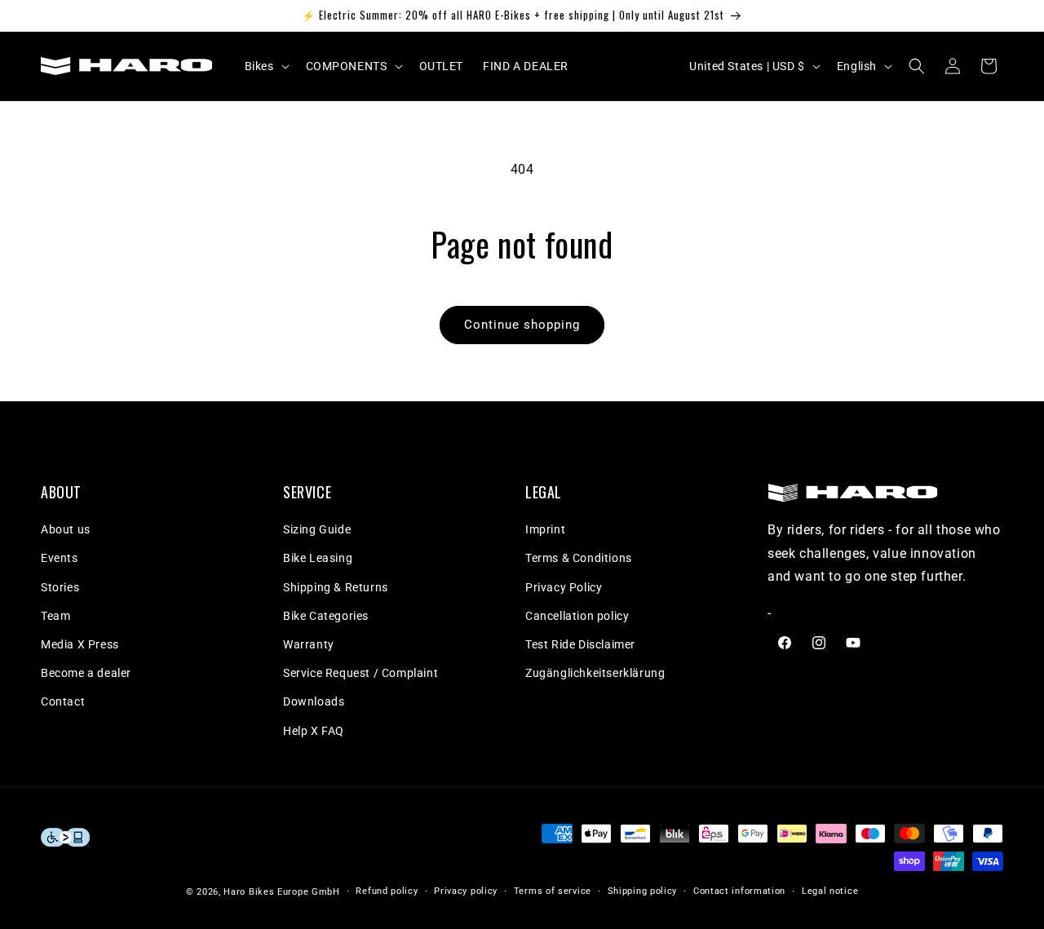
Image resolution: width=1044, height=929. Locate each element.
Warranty (308, 644)
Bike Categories (326, 615)
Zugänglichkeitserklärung (595, 672)
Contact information (739, 891)
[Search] (917, 66)
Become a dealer (86, 672)
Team (55, 615)
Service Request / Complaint (360, 672)
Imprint (545, 529)
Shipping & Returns (335, 587)
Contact (63, 701)
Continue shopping (522, 324)
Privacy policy (466, 891)
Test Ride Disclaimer (580, 644)
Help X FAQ (313, 730)
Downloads (313, 701)
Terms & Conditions (578, 557)
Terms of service (552, 891)
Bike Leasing (317, 557)
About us (66, 529)
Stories (60, 587)
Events (59, 557)
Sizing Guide (317, 529)
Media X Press (80, 644)
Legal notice (830, 891)
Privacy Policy (563, 587)
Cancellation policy (577, 615)
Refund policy (387, 891)
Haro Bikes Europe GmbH (281, 892)
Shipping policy (643, 891)
